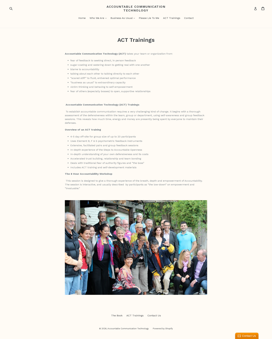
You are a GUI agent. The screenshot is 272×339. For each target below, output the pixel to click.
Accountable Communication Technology (136, 8)
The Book (116, 315)
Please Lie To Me (149, 18)
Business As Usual (121, 18)
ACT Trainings (171, 18)
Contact (189, 18)
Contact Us (154, 315)
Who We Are (97, 18)
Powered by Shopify (163, 328)
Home (82, 18)
